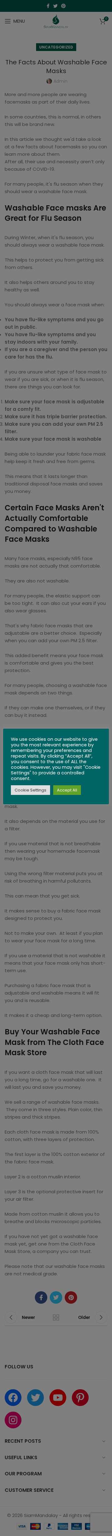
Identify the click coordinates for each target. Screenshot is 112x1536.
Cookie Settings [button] (30, 790)
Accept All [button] (67, 790)
